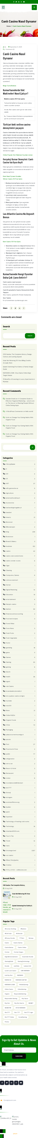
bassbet (9, 512)
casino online (22, 947)
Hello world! (29, 411)
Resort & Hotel (11, 768)
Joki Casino (10, 686)
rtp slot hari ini (19, 1003)
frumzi (8, 643)
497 (7, 483)
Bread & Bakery (11, 541)
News (8, 710)
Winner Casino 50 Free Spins (12, 179)
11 (6, 469)
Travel (8, 841)
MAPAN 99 (8, 980)
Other (8, 725)
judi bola (16, 966)
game (8, 652)
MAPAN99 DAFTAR (21, 980)
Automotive (10, 503)
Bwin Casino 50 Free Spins (12, 242)
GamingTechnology (24, 961)
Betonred (9, 522)
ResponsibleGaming (20, 994)
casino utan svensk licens (14, 556)
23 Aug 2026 (8, 888)
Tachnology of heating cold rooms (17, 822)
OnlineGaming (22, 989)
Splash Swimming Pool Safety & (22, 906)
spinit (8, 812)
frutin (7, 417)
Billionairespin (10, 527)
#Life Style (8, 933)
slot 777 (17, 1012)
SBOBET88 (8, 1008)
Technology (10, 826)
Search (6, 327)
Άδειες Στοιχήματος (12, 860)
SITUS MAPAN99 (20, 1008)
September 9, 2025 (16, 47)
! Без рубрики (10, 464)
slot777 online (9, 1017)
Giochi (8, 672)
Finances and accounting (14, 614)
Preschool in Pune (12, 749)
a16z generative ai (12, 488)
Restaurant (10, 773)
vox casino (9, 855)
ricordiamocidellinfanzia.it (14, 783)
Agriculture (9, 493)
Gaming (8, 662)
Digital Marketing (11, 590)
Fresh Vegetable (11, 638)
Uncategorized (11, 850)
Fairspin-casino (11, 604)
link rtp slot (9, 975)
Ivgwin (8, 681)
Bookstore (9, 537)
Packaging (9, 730)
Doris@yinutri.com (10, 1100)
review (8, 778)
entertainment (11, 599)
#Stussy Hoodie (10, 938)
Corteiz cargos (18, 952)
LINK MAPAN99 (25, 970)
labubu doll (27, 966)
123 (7, 474)
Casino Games (18, 943)
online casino (9, 989)
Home (9, 26)
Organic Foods (11, 720)
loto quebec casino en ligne (15, 696)
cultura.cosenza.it (12, 580)
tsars (8, 846)
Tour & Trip (10, 836)
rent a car (9, 764)
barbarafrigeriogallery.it (14, 508)
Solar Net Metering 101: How (21, 894)
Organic (7, 994)
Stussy (7, 1022)
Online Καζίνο (10, 715)
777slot (21, 938)
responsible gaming (11, 998)
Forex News (10, 628)
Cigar (8, 566)
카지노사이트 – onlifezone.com (16, 870)
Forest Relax (10, 623)
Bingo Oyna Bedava (9, 86)
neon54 (8, 706)
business (9, 546)
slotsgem (9, 797)
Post (7, 744)
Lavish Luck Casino (10, 970)
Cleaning (9, 570)
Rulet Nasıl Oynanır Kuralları (12, 176)
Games (8, 657)
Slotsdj (8, 793)
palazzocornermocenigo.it (15, 735)
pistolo (8, 739)
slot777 (8, 788)
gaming (8, 667)
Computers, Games (12, 575)
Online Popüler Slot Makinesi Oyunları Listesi (17, 155)
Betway (31, 938)
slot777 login (28, 1012)
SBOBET (30, 1003)
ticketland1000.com (12, 831)
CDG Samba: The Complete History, (14, 885)
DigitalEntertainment (11, 957)
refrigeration (10, 759)
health (8, 677)
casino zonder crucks (13, 561)
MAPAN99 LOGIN (10, 984)
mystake (9, 701)
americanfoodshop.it (13, 498)
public (8, 754)
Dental (8, 585)
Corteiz (7, 952)
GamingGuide (9, 961)
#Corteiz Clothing (10, 929)
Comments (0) (9, 49)
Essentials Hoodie (27, 957)
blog (7, 532)
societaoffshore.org (12, 802)
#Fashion (23, 929)
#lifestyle (19, 933)
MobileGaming (23, 984)
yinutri (15, 1134)
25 (7, 479)
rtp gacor (25, 998)
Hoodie (7, 966)
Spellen (8, 807)
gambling (9, 648)
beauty (8, 517)
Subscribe (19, 1056)
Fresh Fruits (10, 633)
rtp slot (7, 1003)
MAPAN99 (20, 975)
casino (8, 551)
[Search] (32, 447)
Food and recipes (12, 619)
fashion (8, 609)
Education (9, 595)
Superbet (9, 817)
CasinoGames (9, 947)
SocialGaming (23, 1017)
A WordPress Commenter (14, 411)
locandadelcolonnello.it (14, 691)
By (5, 47)
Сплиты (8, 865)
